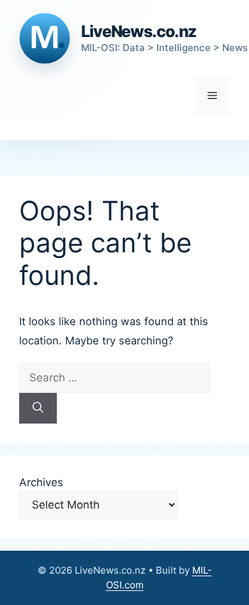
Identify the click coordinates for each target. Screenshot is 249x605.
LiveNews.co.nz (139, 31)
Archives (41, 482)
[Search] (38, 408)
